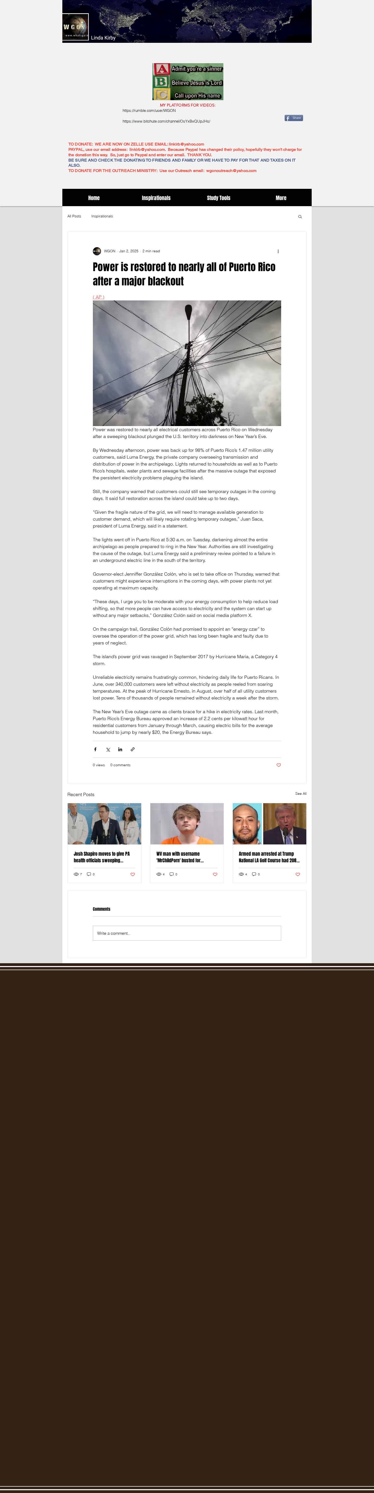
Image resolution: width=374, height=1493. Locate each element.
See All (301, 793)
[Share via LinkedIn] (120, 749)
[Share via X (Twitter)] (107, 749)
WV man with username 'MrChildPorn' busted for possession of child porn (179, 857)
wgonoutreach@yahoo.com (231, 170)
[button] (300, 216)
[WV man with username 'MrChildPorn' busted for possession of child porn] (187, 823)
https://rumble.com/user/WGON (149, 110)
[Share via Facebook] (95, 749)
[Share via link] (132, 749)
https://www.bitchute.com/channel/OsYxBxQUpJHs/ (166, 121)
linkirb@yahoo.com (186, 144)
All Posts (74, 216)
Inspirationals (102, 216)
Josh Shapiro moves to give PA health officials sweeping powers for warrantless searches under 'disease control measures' (104, 857)
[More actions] (278, 251)
